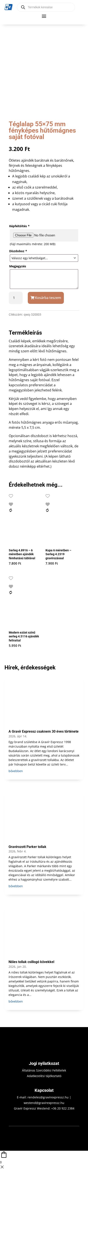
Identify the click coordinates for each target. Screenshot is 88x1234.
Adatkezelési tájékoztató (44, 1076)
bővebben (16, 771)
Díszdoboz (18, 251)
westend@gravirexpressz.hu (44, 1103)
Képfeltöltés (19, 226)
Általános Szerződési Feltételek (44, 1070)
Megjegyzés (17, 266)
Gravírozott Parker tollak (27, 847)
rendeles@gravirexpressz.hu (48, 1097)
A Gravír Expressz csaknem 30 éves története (44, 731)
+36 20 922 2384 (62, 1108)
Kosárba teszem (48, 297)
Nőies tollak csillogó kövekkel (31, 962)
